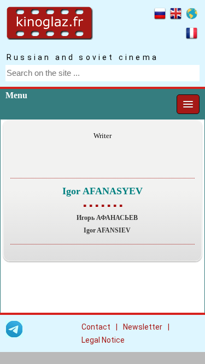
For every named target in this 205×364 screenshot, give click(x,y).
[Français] (191, 35)
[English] (176, 15)
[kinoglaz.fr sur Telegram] (14, 331)
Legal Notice (103, 340)
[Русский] (160, 15)
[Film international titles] (191, 15)
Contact (95, 327)
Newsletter (142, 327)
